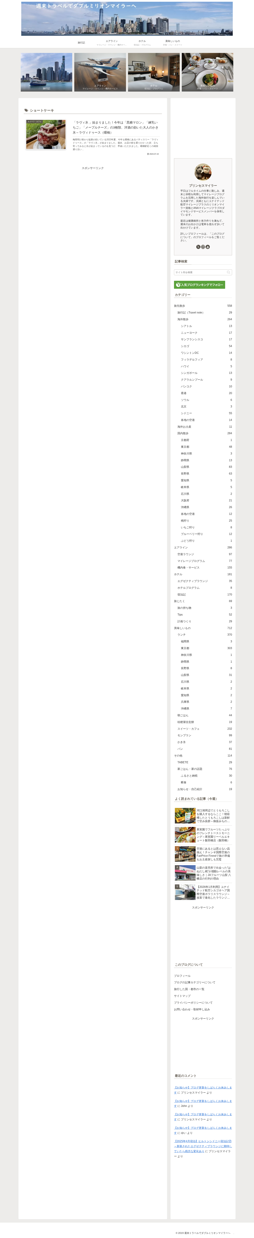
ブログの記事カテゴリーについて (194, 982)
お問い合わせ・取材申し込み (192, 1009)
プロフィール (182, 975)
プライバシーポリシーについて (193, 1002)
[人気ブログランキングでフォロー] (199, 284)
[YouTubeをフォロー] (208, 247)
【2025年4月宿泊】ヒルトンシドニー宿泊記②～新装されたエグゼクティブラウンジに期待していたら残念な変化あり (203, 1146)
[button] (228, 272)
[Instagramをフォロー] (203, 247)
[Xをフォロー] (198, 247)
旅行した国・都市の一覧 (189, 989)
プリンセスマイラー (203, 185)
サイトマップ (182, 995)
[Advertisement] (93, 195)
